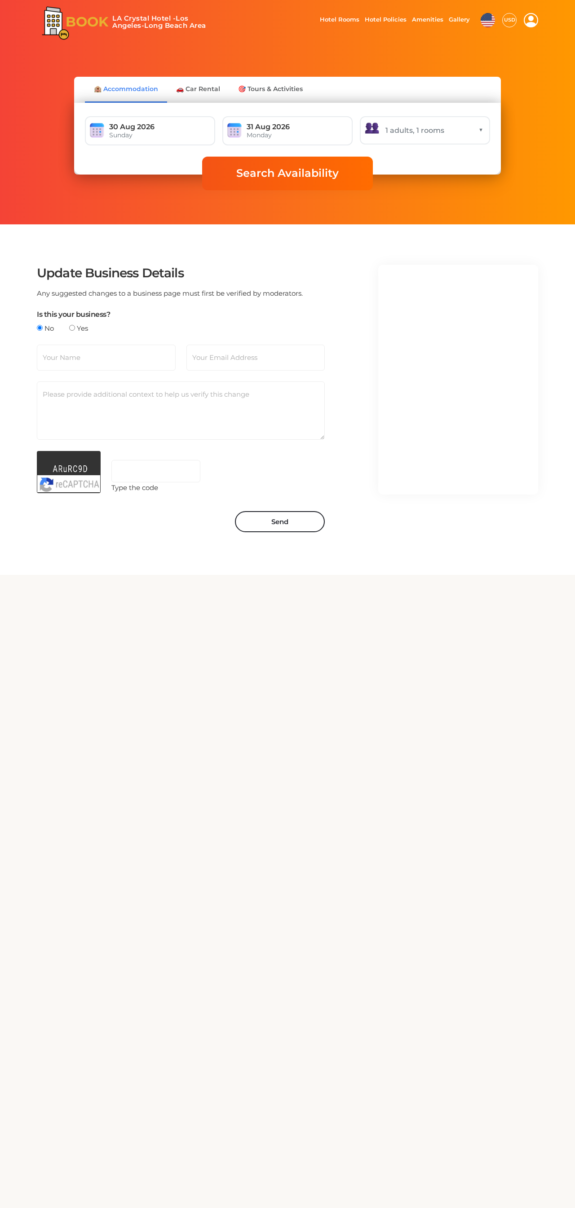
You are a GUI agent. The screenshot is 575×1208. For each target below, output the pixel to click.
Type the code (134, 487)
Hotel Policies (384, 19)
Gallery (459, 19)
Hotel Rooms (337, 19)
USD (509, 20)
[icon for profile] (531, 20)
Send (279, 521)
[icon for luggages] (488, 19)
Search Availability (287, 172)
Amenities (427, 19)
